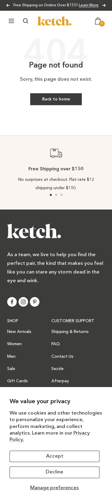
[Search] (26, 21)
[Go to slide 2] (56, 195)
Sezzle (57, 369)
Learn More (89, 5)
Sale (11, 369)
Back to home (56, 99)
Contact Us (62, 356)
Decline (54, 472)
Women (14, 344)
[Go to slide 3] (61, 195)
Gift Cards (17, 381)
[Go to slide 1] (51, 195)
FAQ (55, 344)
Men (11, 356)
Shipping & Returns (70, 332)
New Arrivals (19, 332)
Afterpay (60, 381)
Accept (54, 456)
